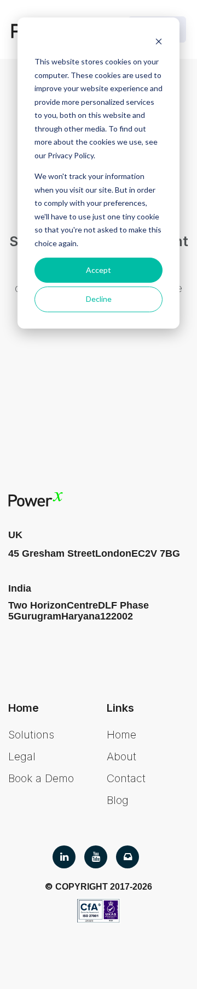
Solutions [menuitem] (31, 734)
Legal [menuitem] (22, 756)
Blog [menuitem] (118, 800)
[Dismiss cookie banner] (159, 41)
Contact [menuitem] (126, 778)
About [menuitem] (121, 756)
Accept (98, 270)
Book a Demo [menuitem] (41, 778)
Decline (99, 298)
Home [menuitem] (121, 734)
